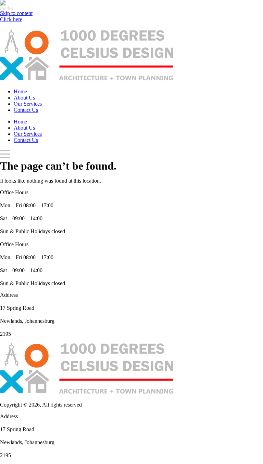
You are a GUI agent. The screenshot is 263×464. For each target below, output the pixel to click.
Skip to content (16, 13)
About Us (24, 98)
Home (20, 91)
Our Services (28, 104)
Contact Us (26, 110)
